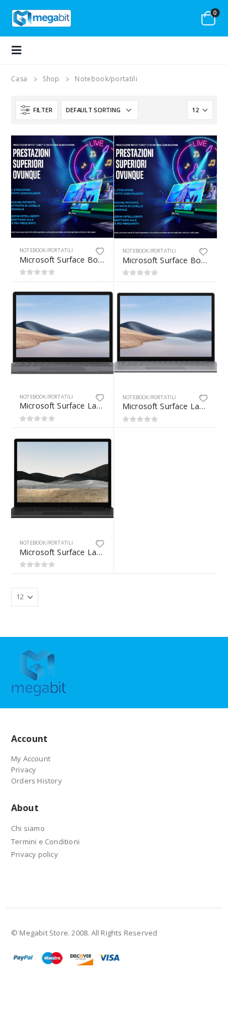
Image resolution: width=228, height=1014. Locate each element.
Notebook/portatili (46, 250)
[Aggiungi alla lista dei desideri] (100, 250)
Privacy (23, 770)
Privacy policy (34, 854)
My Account (30, 759)
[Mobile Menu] (20, 50)
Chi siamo (28, 828)
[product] (62, 186)
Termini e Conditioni (45, 841)
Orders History (36, 781)
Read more (95, 154)
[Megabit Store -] (41, 18)
